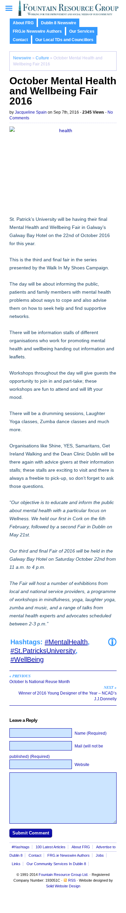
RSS (72, 880)
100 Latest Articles (51, 847)
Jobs (100, 855)
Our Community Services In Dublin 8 (56, 864)
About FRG (23, 23)
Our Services (81, 31)
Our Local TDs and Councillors (64, 39)
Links (16, 864)
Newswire (22, 58)
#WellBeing (27, 659)
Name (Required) (91, 733)
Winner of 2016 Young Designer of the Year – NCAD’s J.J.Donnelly (67, 693)
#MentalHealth (66, 642)
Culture (42, 58)
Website (82, 764)
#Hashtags (21, 847)
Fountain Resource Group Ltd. (63, 875)
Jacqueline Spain (31, 112)
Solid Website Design (63, 886)
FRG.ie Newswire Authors (37, 31)
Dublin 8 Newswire (58, 23)
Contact (20, 39)
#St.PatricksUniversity (43, 650)
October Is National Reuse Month (39, 678)
